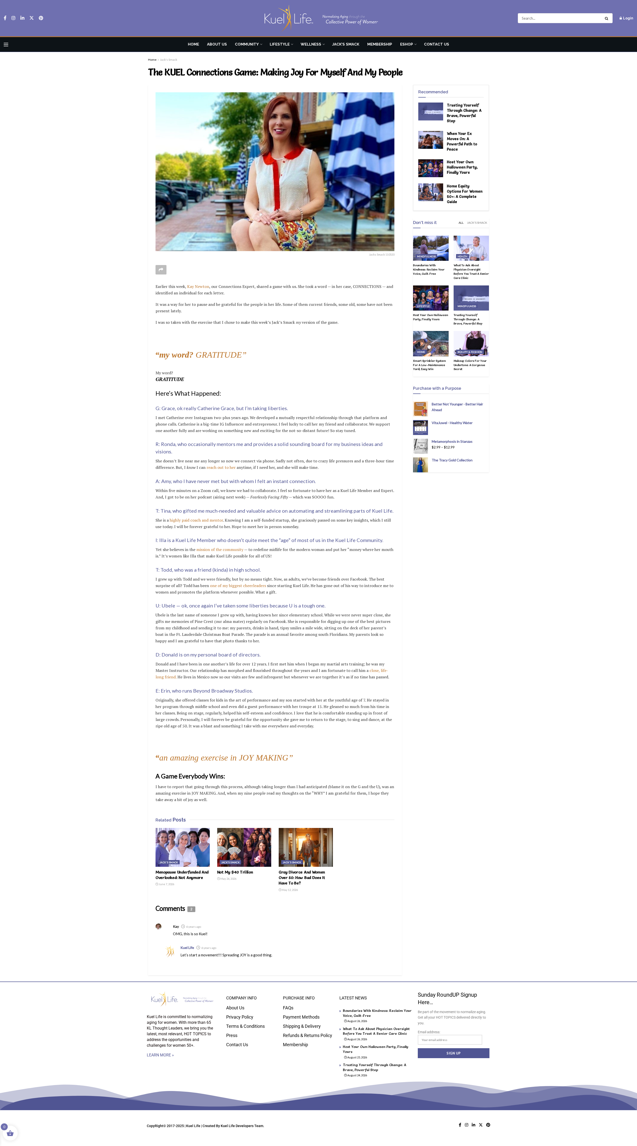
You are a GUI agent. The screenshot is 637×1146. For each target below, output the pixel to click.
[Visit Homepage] (318, 18)
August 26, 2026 (357, 1021)
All (461, 222)
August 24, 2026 (357, 1075)
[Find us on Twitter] (31, 18)
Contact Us (436, 44)
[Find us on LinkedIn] (22, 18)
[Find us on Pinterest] (41, 18)
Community (247, 44)
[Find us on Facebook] (5, 18)
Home (193, 44)
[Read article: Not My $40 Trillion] (244, 847)
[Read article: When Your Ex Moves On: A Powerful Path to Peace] (430, 140)
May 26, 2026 (228, 878)
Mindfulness (426, 256)
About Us (217, 44)
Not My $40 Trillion (235, 872)
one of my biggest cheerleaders (238, 585)
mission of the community (219, 549)
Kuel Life (187, 947)
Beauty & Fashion (470, 351)
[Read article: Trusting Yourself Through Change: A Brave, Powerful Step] (430, 111)
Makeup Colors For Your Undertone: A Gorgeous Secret (470, 365)
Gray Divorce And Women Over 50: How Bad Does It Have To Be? (302, 878)
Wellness (311, 44)
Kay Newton (198, 286)
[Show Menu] (6, 44)
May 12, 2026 (289, 889)
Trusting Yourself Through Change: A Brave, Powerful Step (468, 319)
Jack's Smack (168, 59)
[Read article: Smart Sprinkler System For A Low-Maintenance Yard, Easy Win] (431, 343)
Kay (176, 926)
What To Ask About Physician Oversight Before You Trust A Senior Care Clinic (471, 271)
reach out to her (221, 467)
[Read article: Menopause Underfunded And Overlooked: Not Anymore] (183, 847)
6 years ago (193, 926)
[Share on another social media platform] (161, 269)
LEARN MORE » (160, 1055)
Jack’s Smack (345, 44)
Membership (379, 44)
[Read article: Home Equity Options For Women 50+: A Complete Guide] (430, 192)
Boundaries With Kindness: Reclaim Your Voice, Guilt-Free (429, 269)
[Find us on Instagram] (13, 18)
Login (627, 18)
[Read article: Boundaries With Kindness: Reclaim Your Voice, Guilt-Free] (431, 248)
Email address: (429, 1032)
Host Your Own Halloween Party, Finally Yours (462, 167)
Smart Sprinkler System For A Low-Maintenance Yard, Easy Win (429, 365)
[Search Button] (607, 18)
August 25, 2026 (357, 1057)
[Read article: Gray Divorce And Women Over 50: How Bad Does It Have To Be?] (306, 847)
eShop (406, 44)
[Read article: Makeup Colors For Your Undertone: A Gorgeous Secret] (471, 343)
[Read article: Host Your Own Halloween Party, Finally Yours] (430, 168)
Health (463, 256)
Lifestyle (280, 44)
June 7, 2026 (166, 884)
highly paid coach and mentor (196, 520)
